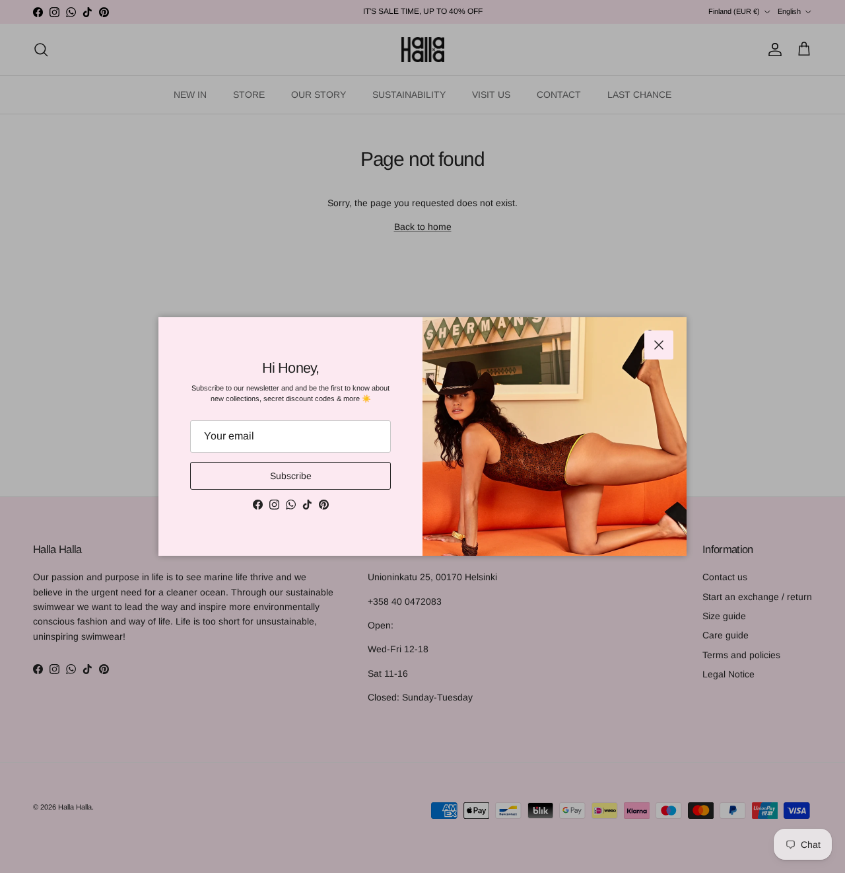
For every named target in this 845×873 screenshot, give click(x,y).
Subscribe (291, 476)
